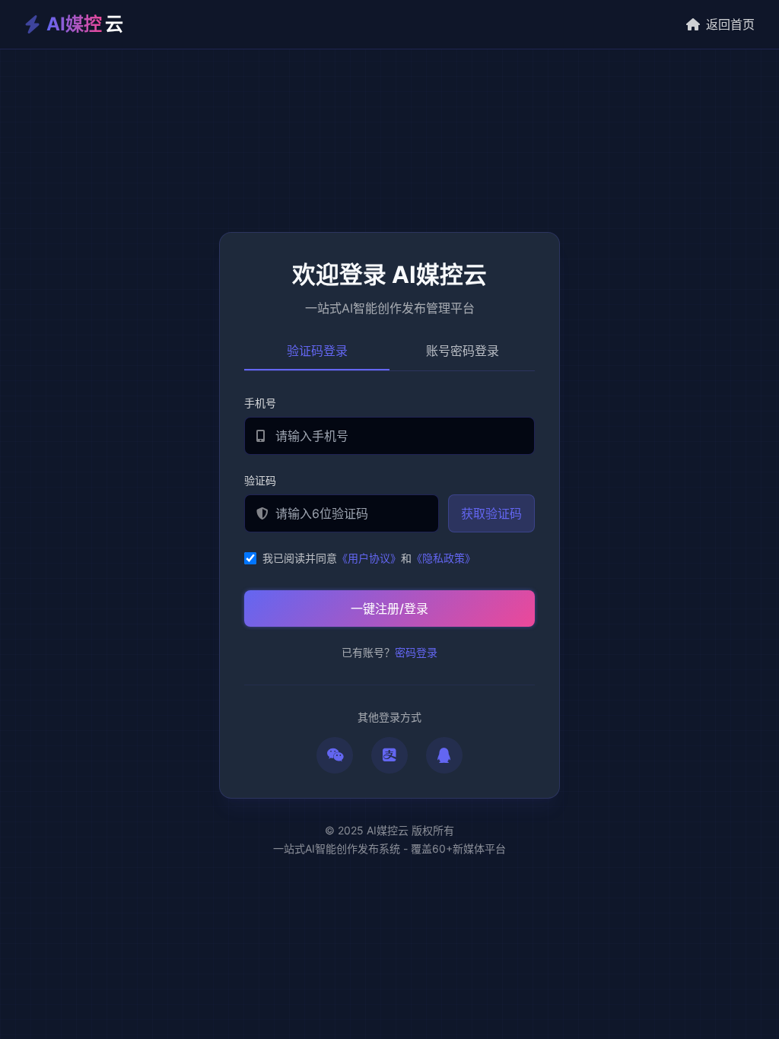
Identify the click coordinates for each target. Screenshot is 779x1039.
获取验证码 (491, 513)
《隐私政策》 (443, 557)
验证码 (260, 480)
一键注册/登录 (389, 608)
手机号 (260, 402)
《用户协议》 (369, 557)
